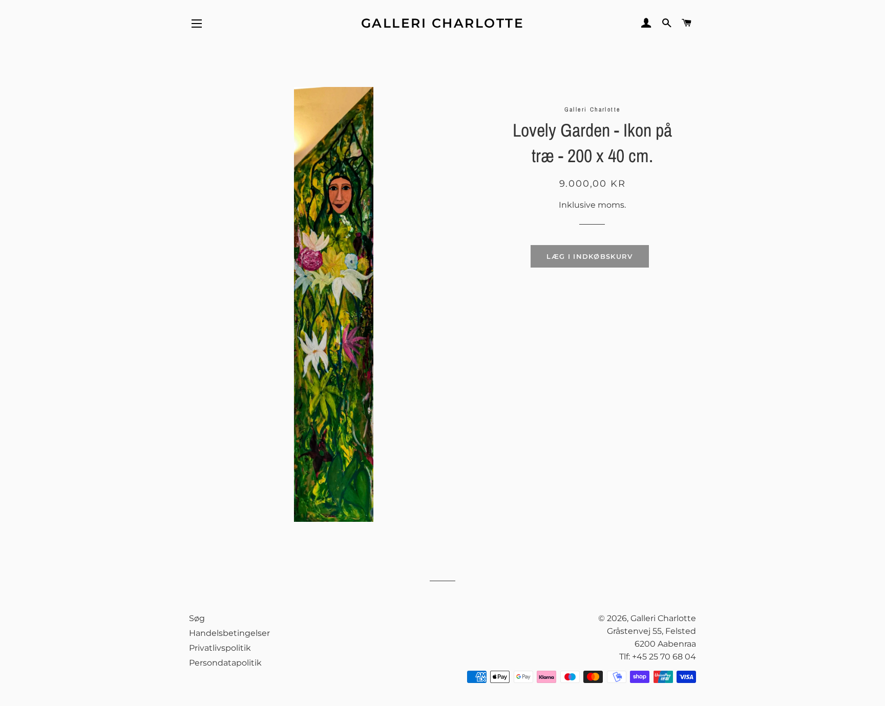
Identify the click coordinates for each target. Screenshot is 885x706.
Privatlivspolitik (220, 648)
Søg (197, 618)
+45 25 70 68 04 (664, 656)
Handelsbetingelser (229, 633)
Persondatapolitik (225, 663)
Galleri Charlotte (442, 23)
